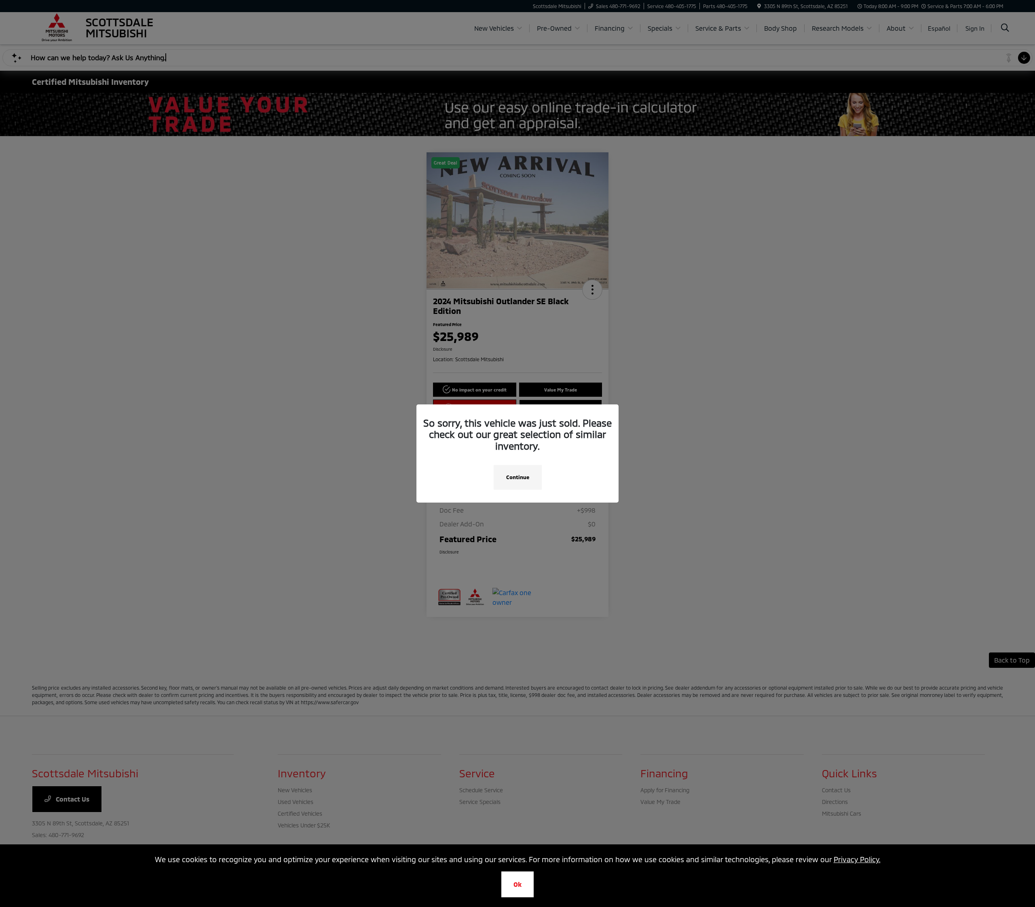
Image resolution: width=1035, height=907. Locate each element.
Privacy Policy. (857, 859)
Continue (517, 477)
